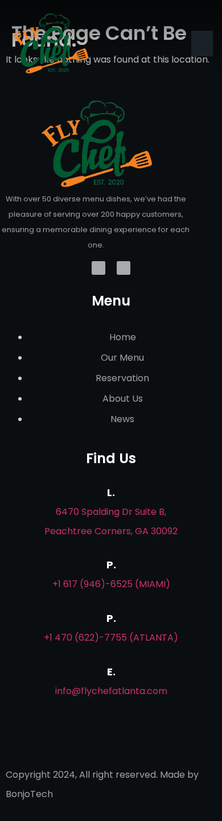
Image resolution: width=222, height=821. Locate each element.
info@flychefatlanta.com (111, 691)
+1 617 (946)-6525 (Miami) (111, 584)
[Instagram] (123, 268)
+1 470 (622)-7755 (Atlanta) (111, 637)
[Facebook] (98, 268)
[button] (202, 43)
